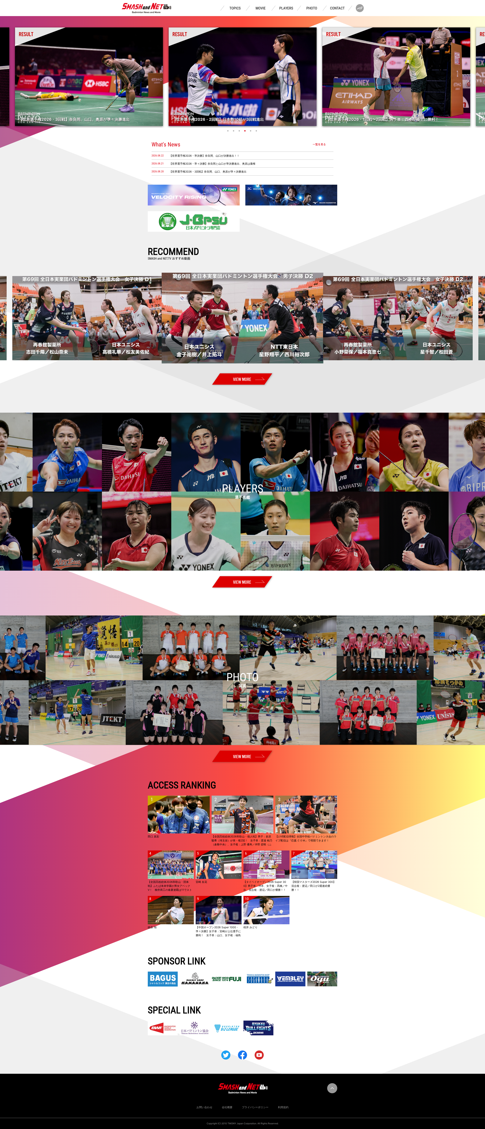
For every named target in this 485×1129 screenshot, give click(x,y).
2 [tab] (234, 131)
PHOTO (311, 8)
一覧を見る (319, 144)
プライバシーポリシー (255, 1107)
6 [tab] (257, 131)
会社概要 (227, 1107)
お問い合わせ (204, 1107)
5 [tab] (251, 131)
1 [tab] (228, 131)
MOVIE (261, 8)
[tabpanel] (242, 77)
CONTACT (337, 8)
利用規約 (283, 1107)
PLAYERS (286, 8)
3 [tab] (240, 131)
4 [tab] (245, 131)
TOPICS (235, 8)
